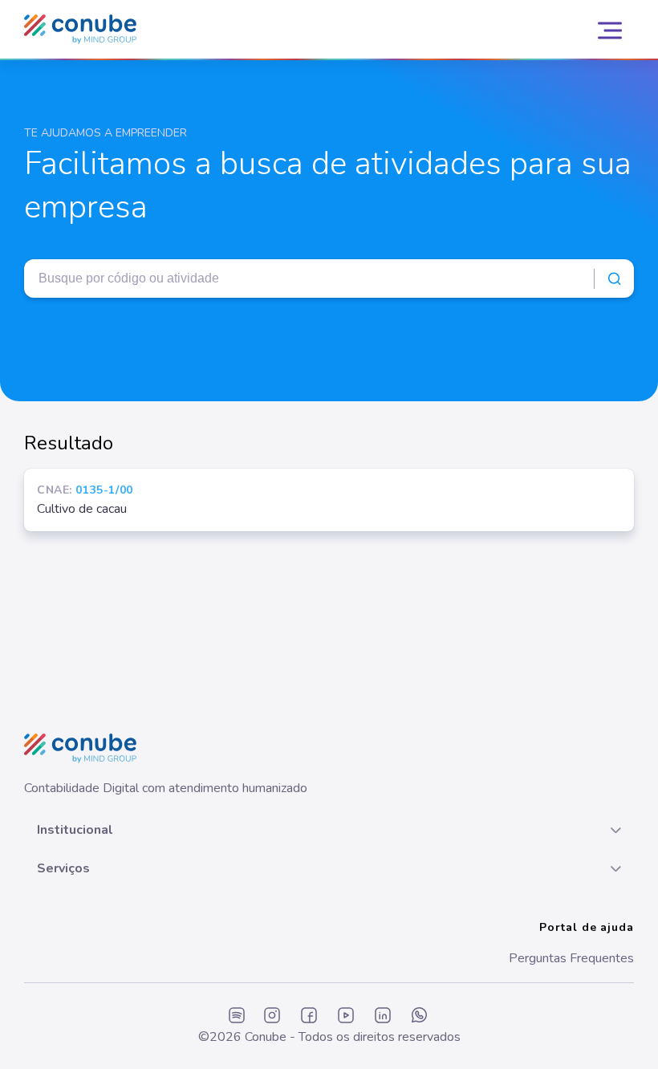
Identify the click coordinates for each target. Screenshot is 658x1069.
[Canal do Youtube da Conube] (345, 1016)
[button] (329, 830)
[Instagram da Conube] (272, 1016)
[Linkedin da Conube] (382, 1016)
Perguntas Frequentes (571, 958)
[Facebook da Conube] (309, 1016)
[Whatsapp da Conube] (419, 1016)
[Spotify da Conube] (237, 1016)
